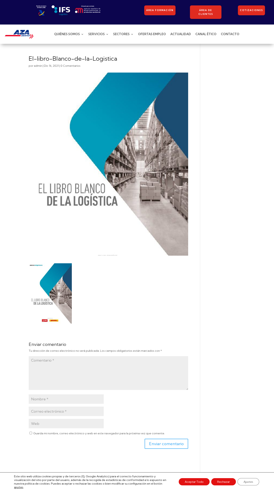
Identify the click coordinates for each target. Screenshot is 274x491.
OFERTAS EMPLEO (152, 34)
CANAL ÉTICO (205, 34)
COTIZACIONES (251, 10)
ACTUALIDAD (180, 34)
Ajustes (248, 482)
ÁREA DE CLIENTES (205, 12)
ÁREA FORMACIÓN (160, 10)
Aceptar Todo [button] (194, 482)
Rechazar (223, 482)
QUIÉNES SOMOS (67, 34)
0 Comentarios (70, 66)
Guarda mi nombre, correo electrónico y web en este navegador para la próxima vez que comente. (99, 433)
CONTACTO (230, 34)
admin (38, 66)
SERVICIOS (96, 34)
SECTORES (121, 34)
